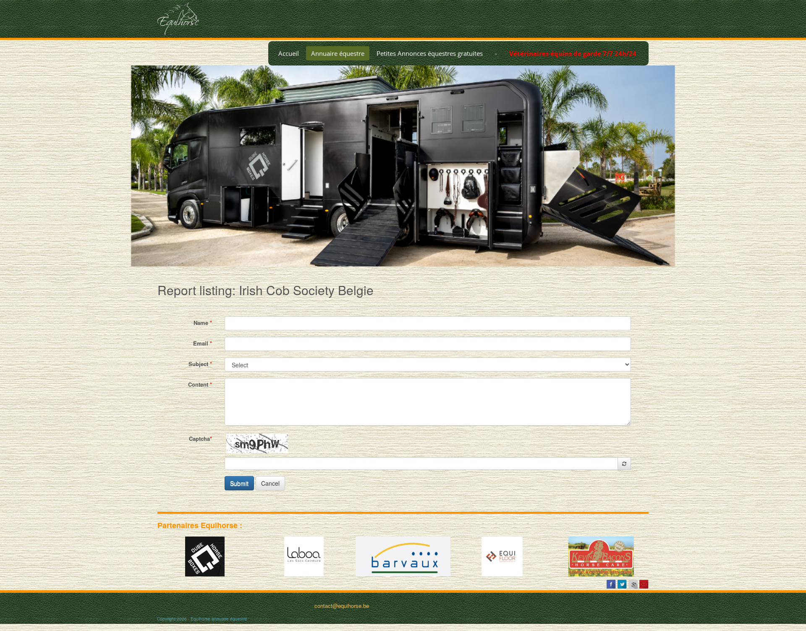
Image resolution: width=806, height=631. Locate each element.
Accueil (288, 53)
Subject (200, 364)
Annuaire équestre (337, 53)
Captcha (200, 438)
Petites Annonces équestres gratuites (430, 53)
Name (203, 323)
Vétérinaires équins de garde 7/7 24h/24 (572, 53)
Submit (239, 483)
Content (200, 384)
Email (202, 343)
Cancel (270, 483)
